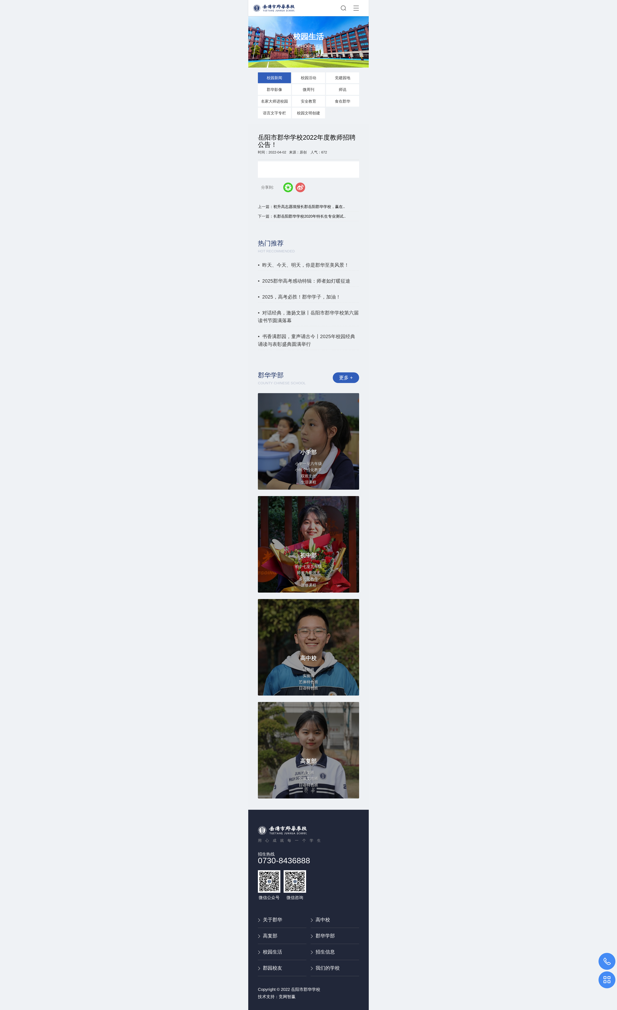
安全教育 (308, 101)
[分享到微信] (288, 187)
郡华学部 (325, 935)
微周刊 (308, 89)
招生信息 (325, 952)
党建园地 (342, 78)
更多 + (346, 377)
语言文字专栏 (274, 113)
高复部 (270, 935)
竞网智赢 (287, 996)
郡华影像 (274, 89)
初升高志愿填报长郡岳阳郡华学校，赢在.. (309, 206)
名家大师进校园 (274, 101)
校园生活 (272, 952)
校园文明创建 (308, 113)
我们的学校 (328, 968)
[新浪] (300, 187)
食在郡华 (342, 101)
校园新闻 (274, 78)
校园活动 (308, 78)
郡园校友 (272, 968)
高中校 (323, 919)
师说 (342, 89)
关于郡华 (272, 919)
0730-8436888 (284, 860)
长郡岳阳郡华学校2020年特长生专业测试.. (309, 216)
